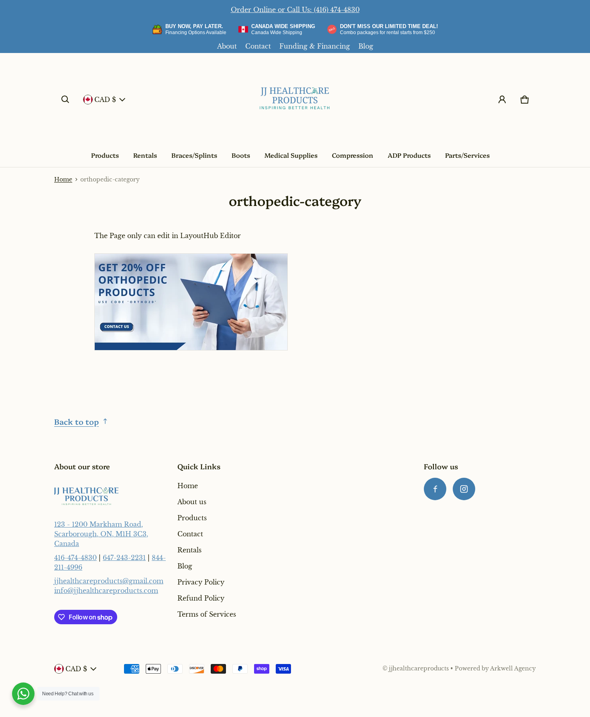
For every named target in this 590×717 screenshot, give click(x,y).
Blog (365, 46)
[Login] (502, 99)
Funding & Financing (314, 46)
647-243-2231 (124, 558)
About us (191, 502)
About (227, 46)
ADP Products (409, 155)
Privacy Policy (200, 582)
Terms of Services (206, 614)
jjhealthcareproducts (419, 668)
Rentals (145, 155)
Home (63, 179)
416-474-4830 (75, 558)
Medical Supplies (290, 155)
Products (105, 155)
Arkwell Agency (513, 668)
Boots (241, 155)
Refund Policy (200, 598)
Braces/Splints (194, 155)
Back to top (76, 421)
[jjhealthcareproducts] (295, 99)
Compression (352, 155)
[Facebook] (435, 489)
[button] (65, 99)
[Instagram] (464, 489)
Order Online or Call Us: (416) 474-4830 (295, 10)
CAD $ (105, 100)
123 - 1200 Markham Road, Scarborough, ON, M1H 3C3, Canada (101, 534)
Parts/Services (467, 155)
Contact (258, 46)
